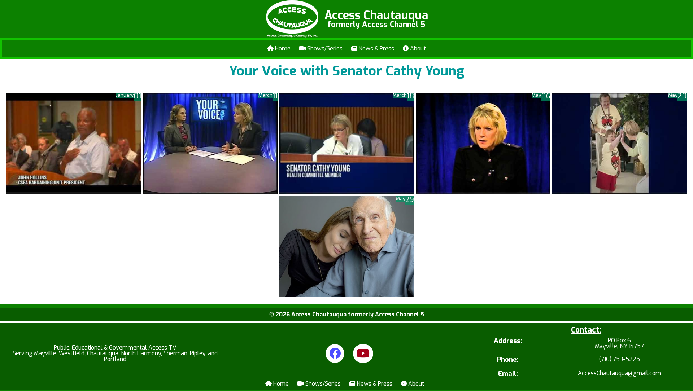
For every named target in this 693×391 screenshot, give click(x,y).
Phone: (508, 359)
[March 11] (210, 192)
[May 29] (346, 295)
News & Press (375, 48)
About (417, 48)
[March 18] (346, 192)
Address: (508, 341)
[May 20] (619, 192)
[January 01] (73, 192)
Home (282, 48)
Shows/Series (324, 48)
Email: (508, 373)
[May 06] (483, 192)
